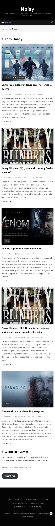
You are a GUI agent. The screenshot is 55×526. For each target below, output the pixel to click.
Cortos (44, 499)
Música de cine (18, 77)
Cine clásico (35, 507)
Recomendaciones (27, 161)
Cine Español (20, 507)
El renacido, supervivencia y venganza (23, 411)
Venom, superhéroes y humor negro (22, 248)
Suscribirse (9, 475)
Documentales (30, 499)
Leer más (5, 121)
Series (25, 320)
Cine (7, 77)
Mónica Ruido (8, 94)
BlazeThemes (27, 517)
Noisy (27, 9)
